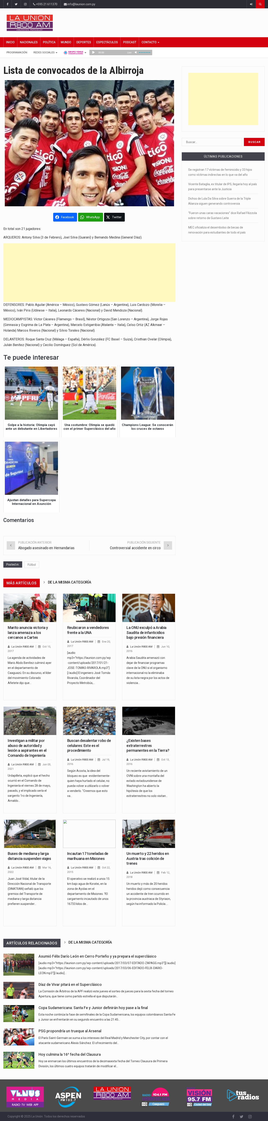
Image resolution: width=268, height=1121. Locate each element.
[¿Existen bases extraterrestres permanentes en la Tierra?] (148, 721)
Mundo (66, 42)
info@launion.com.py (81, 4)
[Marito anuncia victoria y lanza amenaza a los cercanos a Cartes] (30, 608)
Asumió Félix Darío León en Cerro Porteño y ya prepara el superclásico (97, 956)
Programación (16, 52)
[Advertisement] (89, 272)
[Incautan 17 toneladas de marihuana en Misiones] (89, 834)
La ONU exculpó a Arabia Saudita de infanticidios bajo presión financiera (146, 632)
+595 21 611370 (46, 4)
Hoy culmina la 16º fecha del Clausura (70, 1054)
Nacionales (29, 42)
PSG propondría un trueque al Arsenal (70, 1031)
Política (49, 42)
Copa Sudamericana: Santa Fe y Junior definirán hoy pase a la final (93, 1008)
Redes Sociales (44, 52)
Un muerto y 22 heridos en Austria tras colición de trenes (147, 858)
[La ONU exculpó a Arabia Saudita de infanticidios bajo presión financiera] (148, 608)
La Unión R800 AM (23, 646)
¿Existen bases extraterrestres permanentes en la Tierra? (147, 745)
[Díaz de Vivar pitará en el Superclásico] (18, 990)
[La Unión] (136, 23)
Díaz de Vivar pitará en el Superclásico (70, 984)
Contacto (149, 42)
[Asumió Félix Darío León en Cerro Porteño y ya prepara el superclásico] (18, 965)
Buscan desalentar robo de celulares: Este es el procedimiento (89, 745)
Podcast (129, 42)
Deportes (83, 42)
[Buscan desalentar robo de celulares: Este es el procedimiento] (89, 721)
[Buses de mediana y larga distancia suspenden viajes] (30, 834)
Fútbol (32, 564)
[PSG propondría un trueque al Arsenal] (18, 1036)
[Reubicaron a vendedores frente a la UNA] (89, 608)
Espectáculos (107, 42)
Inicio (10, 42)
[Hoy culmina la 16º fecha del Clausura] (18, 1060)
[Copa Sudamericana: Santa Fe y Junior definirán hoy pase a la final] (18, 1013)
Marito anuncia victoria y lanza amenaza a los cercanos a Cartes (28, 632)
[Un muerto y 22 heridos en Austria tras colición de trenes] (148, 834)
